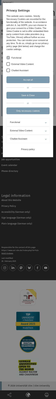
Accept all (28, 80)
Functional (16, 58)
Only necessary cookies (28, 111)
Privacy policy (28, 149)
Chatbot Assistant (19, 70)
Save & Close (28, 95)
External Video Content (22, 64)
